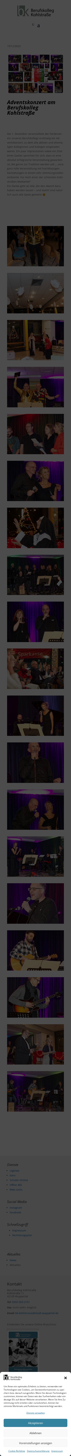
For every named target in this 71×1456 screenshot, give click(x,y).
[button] (65, 1378)
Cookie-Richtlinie (16, 1451)
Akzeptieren (35, 1423)
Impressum (57, 1451)
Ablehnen (35, 1433)
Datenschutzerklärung (38, 1451)
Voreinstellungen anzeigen (35, 1443)
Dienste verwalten (35, 1412)
